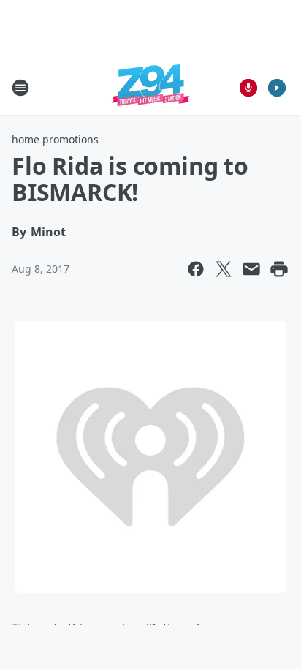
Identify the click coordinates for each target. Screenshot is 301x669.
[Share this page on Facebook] (196, 269)
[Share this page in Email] (251, 269)
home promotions (55, 139)
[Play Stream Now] (277, 88)
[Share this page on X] (223, 269)
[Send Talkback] (248, 88)
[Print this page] (279, 269)
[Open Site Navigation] (20, 88)
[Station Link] (150, 87)
